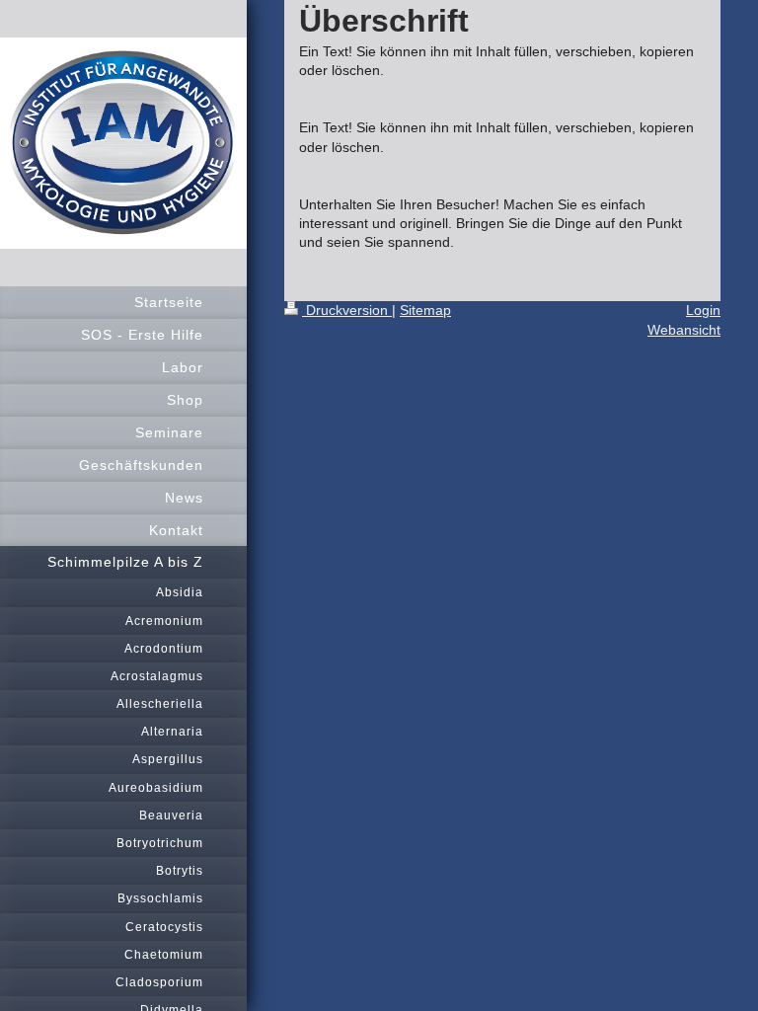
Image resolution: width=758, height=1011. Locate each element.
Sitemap (425, 310)
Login (703, 310)
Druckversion (347, 310)
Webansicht (683, 330)
